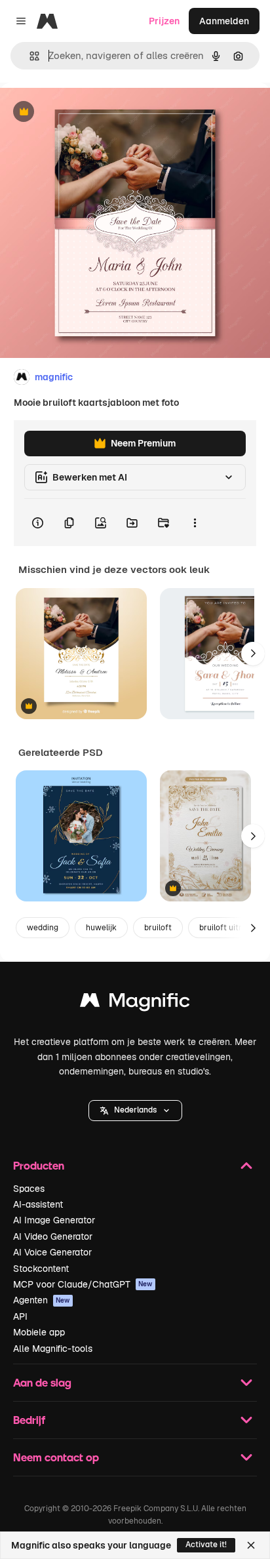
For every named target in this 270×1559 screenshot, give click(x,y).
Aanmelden (224, 21)
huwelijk (101, 927)
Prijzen (164, 21)
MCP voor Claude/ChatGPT (83, 1284)
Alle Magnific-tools (52, 1348)
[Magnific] (135, 1003)
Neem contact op (56, 1457)
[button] (135, 1110)
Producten (38, 1165)
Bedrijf (29, 1420)
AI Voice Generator (52, 1252)
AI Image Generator (54, 1220)
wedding (42, 927)
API (20, 1316)
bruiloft (158, 927)
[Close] (251, 1545)
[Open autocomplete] (29, 56)
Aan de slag (42, 1382)
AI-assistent (38, 1204)
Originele (86, 112)
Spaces (29, 1188)
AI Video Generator (52, 1236)
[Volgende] (253, 653)
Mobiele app (39, 1332)
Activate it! (206, 1544)
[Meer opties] (195, 522)
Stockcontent (41, 1268)
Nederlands (135, 1110)
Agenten (41, 1300)
